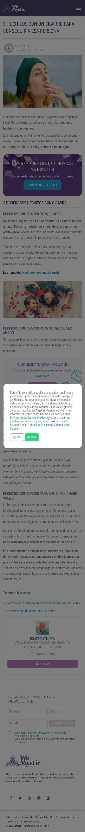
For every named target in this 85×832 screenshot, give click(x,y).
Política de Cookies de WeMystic (29, 418)
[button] (17, 437)
